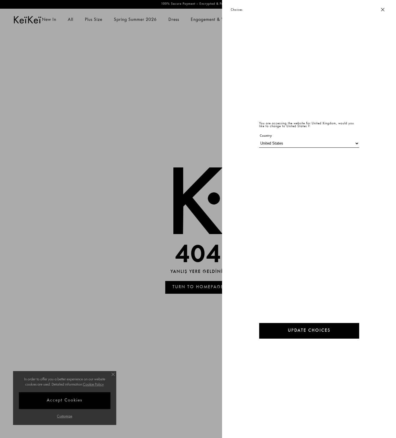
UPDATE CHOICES (309, 331)
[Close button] (382, 10)
